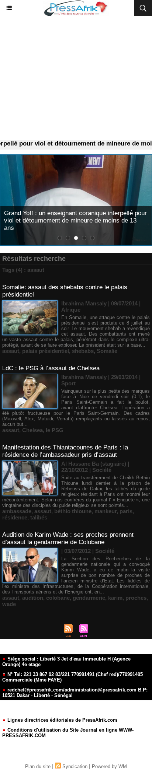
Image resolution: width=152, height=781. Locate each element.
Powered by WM (109, 766)
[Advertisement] (76, 78)
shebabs (83, 351)
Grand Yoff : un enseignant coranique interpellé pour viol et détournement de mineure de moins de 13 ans (75, 220)
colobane (58, 598)
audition (32, 598)
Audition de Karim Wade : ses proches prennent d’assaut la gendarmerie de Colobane (68, 538)
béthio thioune (72, 511)
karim (115, 598)
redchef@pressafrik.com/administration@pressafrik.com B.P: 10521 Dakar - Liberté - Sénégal (75, 692)
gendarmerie (89, 598)
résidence (14, 517)
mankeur (105, 511)
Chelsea (32, 430)
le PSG (54, 430)
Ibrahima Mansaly (84, 303)
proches (135, 598)
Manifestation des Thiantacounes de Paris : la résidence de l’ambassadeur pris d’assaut (65, 451)
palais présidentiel (45, 351)
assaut (10, 351)
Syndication (74, 766)
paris (126, 511)
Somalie (107, 351)
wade (9, 604)
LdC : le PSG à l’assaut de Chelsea (51, 368)
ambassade (16, 511)
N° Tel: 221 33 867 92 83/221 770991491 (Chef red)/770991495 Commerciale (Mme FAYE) (72, 677)
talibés (38, 517)
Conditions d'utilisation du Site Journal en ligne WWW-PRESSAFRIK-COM (68, 732)
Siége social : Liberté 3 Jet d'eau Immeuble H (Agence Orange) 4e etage (66, 661)
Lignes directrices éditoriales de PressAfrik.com (61, 720)
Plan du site (38, 766)
